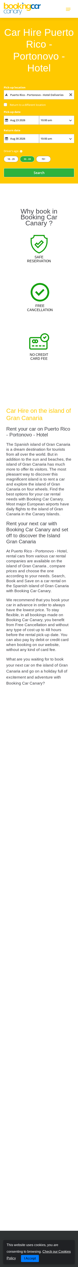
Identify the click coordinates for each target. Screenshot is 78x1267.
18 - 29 (11, 159)
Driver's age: (11, 151)
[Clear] (70, 94)
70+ (43, 159)
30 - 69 (27, 159)
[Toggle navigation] (68, 9)
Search (39, 172)
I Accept (30, 1258)
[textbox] (39, 94)
